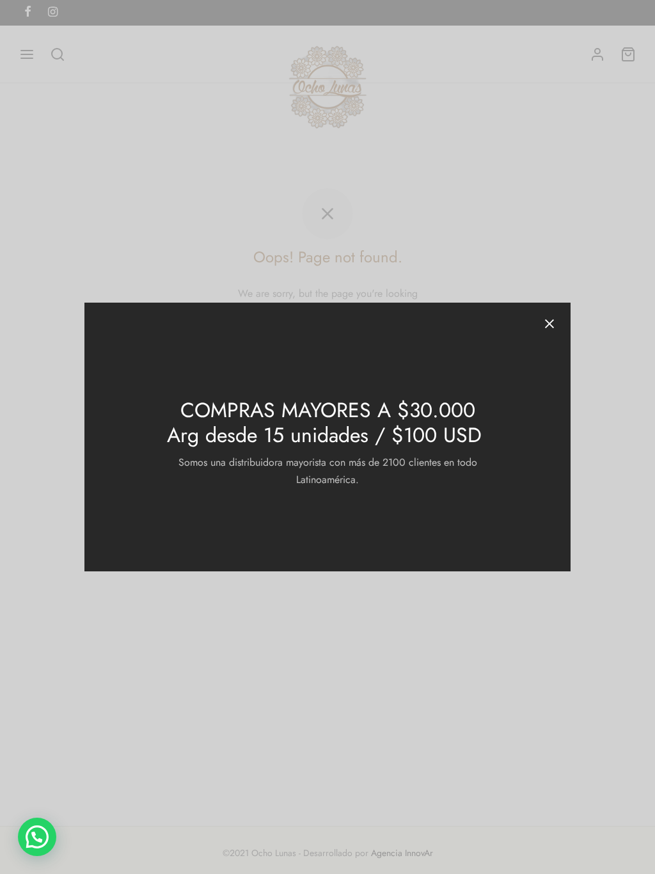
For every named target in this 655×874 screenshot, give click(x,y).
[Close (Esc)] (549, 323)
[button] (37, 837)
